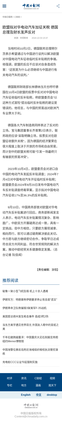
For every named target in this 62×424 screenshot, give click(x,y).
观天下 (52, 385)
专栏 (9, 385)
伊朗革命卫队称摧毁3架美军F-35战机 (24, 308)
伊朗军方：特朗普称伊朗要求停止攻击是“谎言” (29, 299)
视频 (52, 378)
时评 (9, 378)
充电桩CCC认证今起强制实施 (20, 362)
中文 (38, 394)
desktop (52, 394)
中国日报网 (7, 17)
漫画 (38, 385)
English (26, 394)
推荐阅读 (10, 280)
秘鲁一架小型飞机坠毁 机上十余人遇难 (25, 291)
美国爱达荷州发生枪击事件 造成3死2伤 (25, 316)
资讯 (23, 378)
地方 (23, 385)
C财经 (17, 17)
